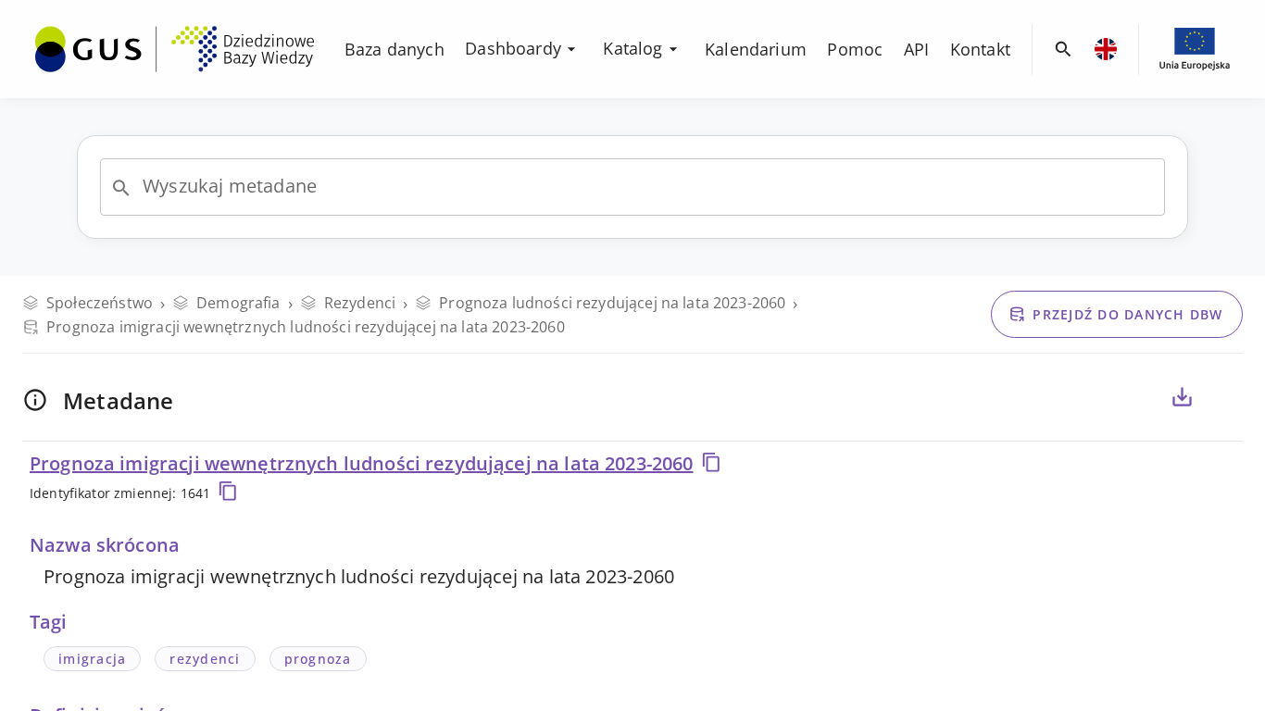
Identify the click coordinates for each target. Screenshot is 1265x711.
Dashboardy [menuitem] (513, 48)
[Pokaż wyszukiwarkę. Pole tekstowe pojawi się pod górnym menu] (1064, 49)
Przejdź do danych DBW (1127, 314)
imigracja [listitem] (92, 658)
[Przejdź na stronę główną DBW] (174, 49)
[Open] (121, 188)
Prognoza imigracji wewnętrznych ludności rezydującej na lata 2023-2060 (362, 463)
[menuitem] (174, 47)
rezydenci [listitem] (204, 658)
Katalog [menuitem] (632, 48)
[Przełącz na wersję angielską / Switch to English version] (1105, 49)
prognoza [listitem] (318, 658)
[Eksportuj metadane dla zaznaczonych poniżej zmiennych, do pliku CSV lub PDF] (1181, 397)
